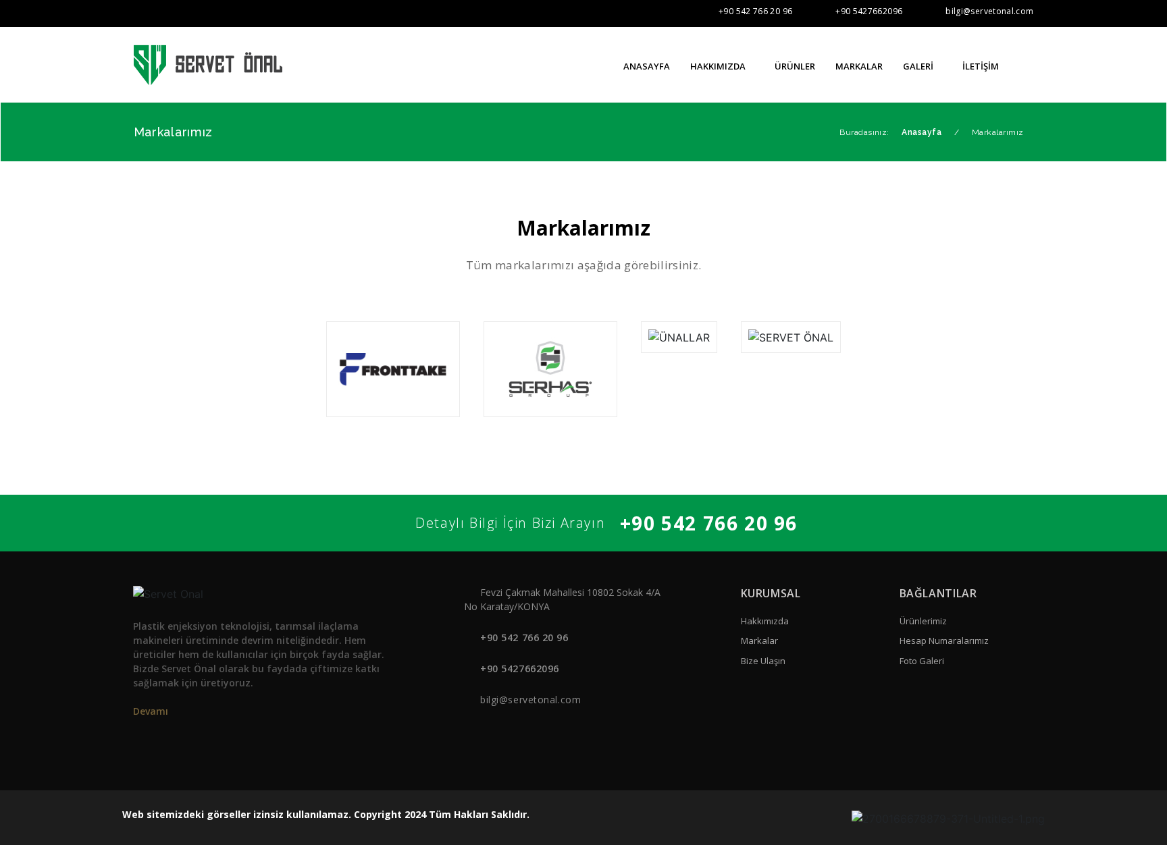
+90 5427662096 (868, 11)
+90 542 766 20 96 (755, 11)
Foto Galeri (922, 661)
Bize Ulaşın (763, 661)
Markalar (759, 640)
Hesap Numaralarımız (944, 640)
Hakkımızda (765, 621)
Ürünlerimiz (923, 621)
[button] (1027, 65)
